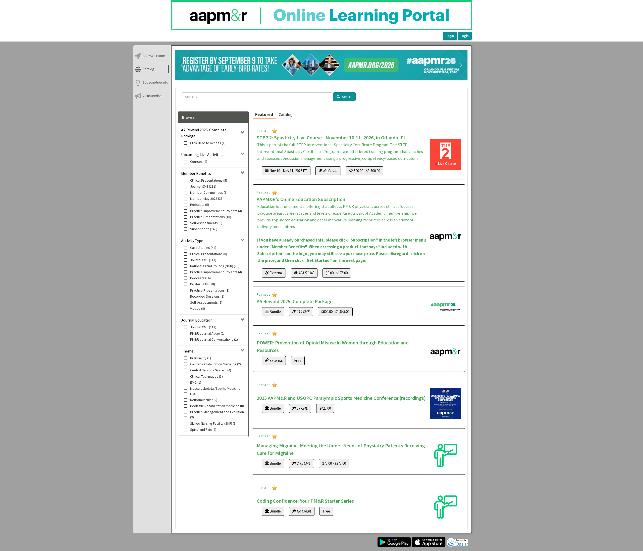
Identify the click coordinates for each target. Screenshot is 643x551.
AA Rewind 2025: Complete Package (295, 301)
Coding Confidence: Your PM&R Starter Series (305, 501)
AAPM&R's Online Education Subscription (301, 199)
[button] (182, 65)
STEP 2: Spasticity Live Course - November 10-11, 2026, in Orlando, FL (331, 137)
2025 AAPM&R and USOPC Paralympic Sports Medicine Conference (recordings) (341, 398)
